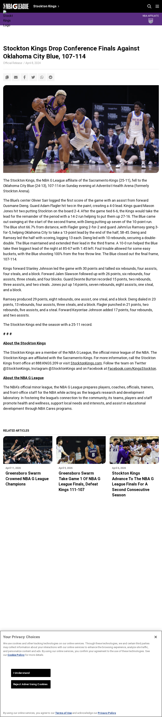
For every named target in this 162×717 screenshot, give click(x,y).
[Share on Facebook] (24, 77)
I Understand (21, 672)
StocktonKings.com (86, 363)
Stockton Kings (45, 6)
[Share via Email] (16, 77)
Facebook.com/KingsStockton (132, 368)
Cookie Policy (16, 654)
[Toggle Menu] (157, 6)
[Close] (155, 637)
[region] (81, 674)
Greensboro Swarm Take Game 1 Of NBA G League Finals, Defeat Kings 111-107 (79, 481)
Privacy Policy (107, 712)
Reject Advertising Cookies (30, 684)
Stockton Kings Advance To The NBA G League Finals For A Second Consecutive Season (133, 484)
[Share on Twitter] (33, 77)
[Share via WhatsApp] (42, 77)
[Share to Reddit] (51, 77)
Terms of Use (63, 712)
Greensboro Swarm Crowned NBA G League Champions (27, 478)
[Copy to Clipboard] (7, 77)
